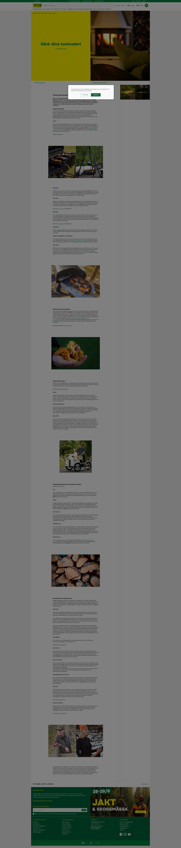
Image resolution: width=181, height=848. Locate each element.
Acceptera (96, 94)
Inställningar (85, 94)
